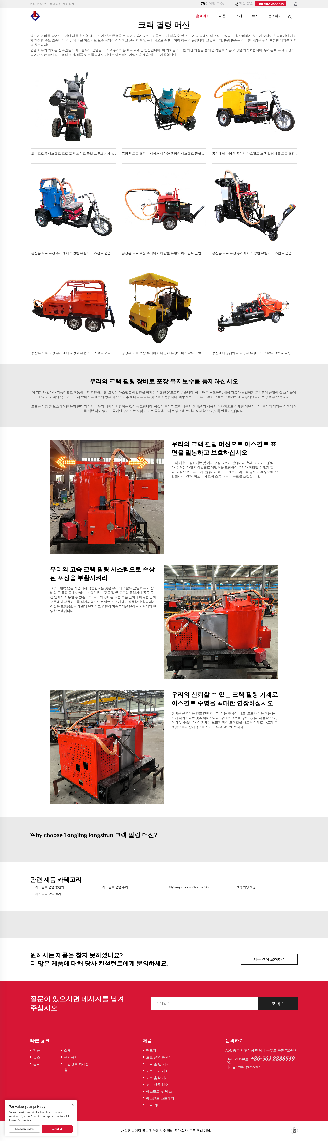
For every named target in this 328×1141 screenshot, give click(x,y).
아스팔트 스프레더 (160, 1098)
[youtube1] (296, 4)
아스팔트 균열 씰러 (48, 894)
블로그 (38, 1064)
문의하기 (275, 16)
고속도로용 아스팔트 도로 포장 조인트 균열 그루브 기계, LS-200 (76, 153)
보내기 (278, 1003)
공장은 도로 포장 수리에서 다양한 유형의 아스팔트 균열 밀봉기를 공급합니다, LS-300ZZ (184, 253)
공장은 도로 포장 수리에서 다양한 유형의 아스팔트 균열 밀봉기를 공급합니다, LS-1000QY (94, 353)
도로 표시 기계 (157, 1071)
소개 (238, 16)
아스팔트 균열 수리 (115, 887)
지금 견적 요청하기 (269, 959)
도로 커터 (153, 1105)
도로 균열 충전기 (159, 1057)
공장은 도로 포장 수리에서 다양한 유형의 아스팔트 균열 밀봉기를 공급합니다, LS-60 (182, 153)
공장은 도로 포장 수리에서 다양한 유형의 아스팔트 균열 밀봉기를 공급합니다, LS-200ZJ (93, 253)
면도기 (151, 1050)
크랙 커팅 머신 (246, 887)
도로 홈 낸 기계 (157, 1064)
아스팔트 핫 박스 (159, 1091)
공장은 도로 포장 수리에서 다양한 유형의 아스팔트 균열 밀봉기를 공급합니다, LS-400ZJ (184, 353)
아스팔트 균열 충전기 (49, 887)
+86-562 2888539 (270, 4)
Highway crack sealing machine (189, 887)
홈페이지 (203, 16)
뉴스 (255, 16)
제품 (222, 16)
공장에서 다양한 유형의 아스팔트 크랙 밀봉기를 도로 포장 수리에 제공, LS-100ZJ (269, 153)
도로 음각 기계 (157, 1078)
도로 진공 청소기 (159, 1085)
